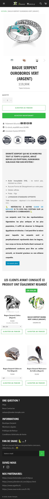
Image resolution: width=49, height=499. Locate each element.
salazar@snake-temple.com (13, 412)
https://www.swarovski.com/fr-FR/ (16, 489)
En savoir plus (12, 263)
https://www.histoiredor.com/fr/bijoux (17, 478)
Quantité (5, 95)
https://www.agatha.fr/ (11, 485)
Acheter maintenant (23, 116)
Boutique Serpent (9, 423)
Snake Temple (12, 497)
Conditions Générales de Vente (14, 434)
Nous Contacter (8, 408)
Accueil (4, 11)
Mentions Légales (9, 427)
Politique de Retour (10, 430)
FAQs (4, 404)
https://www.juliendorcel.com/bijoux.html (19, 481)
